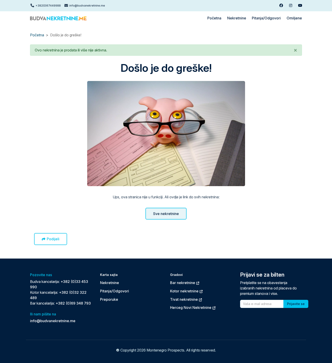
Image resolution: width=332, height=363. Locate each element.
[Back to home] (58, 18)
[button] (295, 50)
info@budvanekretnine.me (52, 321)
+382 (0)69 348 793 (73, 303)
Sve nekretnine (166, 213)
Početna (37, 35)
